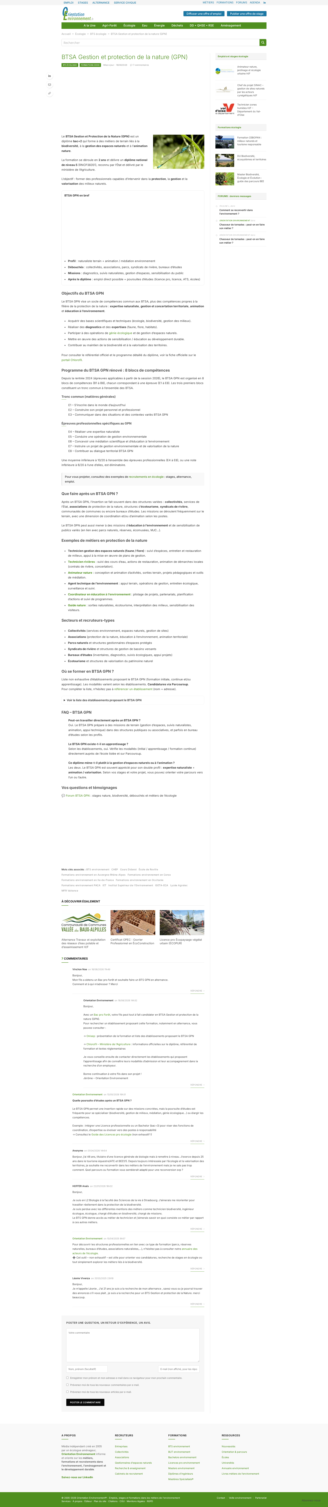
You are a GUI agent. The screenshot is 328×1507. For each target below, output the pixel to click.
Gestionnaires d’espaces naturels (133, 1462)
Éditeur (88, 1501)
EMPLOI (68, 2)
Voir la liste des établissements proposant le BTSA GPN (104, 700)
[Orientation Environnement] (78, 13)
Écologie (129, 25)
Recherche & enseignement (130, 1468)
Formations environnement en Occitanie (139, 880)
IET (104, 885)
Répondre (196, 990)
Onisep (90, 1036)
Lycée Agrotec (179, 885)
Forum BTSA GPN (78, 795)
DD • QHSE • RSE (202, 25)
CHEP (114, 869)
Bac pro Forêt (102, 1014)
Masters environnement (181, 1468)
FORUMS (241, 2)
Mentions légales (136, 1501)
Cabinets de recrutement (129, 1473)
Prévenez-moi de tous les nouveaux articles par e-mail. (101, 1391)
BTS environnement (97, 869)
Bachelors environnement (182, 1457)
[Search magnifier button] (262, 42)
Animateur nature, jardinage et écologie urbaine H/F (249, 70)
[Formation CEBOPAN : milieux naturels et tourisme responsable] (224, 142)
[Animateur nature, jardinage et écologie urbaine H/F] (224, 71)
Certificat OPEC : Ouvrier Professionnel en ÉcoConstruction (132, 941)
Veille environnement (240, 1497)
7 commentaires (141, 65)
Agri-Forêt (109, 25)
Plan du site (100, 1501)
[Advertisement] (133, 100)
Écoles (225, 1457)
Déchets (177, 25)
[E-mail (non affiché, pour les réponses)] (49, 84)
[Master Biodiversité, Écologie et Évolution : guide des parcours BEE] (224, 178)
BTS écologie (98, 34)
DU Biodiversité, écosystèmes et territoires (251, 157)
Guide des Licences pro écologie (111, 1134)
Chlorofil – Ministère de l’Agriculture (108, 1044)
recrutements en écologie (146, 476)
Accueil (66, 34)
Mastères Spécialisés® (180, 1479)
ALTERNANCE (101, 2)
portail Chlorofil (72, 360)
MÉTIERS (208, 2)
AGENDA (255, 2)
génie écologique (120, 333)
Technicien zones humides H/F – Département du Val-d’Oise (249, 109)
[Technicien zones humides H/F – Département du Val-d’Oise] (224, 109)
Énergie (159, 25)
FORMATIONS (225, 2)
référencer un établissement (133, 689)
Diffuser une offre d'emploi (204, 13)
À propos (77, 1501)
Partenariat (260, 1497)
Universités (228, 1462)
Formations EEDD (90, 65)
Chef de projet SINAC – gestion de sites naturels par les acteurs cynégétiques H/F (250, 90)
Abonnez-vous (311, 1500)
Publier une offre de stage (246, 13)
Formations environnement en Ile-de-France (88, 880)
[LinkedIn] (49, 75)
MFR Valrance (70, 890)
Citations (113, 1501)
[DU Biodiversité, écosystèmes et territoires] (224, 160)
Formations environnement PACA (81, 885)
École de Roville (148, 869)
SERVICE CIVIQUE (125, 2)
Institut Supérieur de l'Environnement (130, 885)
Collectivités (121, 1451)
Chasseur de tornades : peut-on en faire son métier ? (242, 226)
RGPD (150, 1501)
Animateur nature (80, 572)
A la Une (89, 25)
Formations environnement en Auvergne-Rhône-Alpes (94, 874)
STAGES (83, 2)
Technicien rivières (81, 561)
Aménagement (231, 25)
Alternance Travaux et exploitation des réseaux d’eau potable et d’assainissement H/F (83, 943)
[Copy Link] (49, 93)
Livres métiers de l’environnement (240, 1473)
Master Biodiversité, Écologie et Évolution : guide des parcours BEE (250, 178)
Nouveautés (228, 1446)
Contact (221, 1497)
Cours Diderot (128, 869)
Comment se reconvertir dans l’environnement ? (236, 212)
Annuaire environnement (235, 1468)
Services (66, 1501)
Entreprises (121, 1446)
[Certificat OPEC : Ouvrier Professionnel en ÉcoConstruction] (133, 922)
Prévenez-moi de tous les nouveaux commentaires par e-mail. (104, 1384)
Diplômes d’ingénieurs (180, 1473)
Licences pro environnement (184, 1462)
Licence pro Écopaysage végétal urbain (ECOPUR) (181, 941)
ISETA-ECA (161, 885)
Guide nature (77, 605)
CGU (122, 1501)
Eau (144, 25)
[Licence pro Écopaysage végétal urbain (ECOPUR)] (182, 922)
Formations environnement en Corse (149, 874)
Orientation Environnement (87, 1094)
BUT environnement (179, 1451)
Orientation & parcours (234, 1451)
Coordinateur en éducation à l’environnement (99, 594)
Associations (122, 1457)
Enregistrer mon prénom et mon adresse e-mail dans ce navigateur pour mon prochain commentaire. (126, 1377)
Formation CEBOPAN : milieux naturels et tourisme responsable (249, 141)
